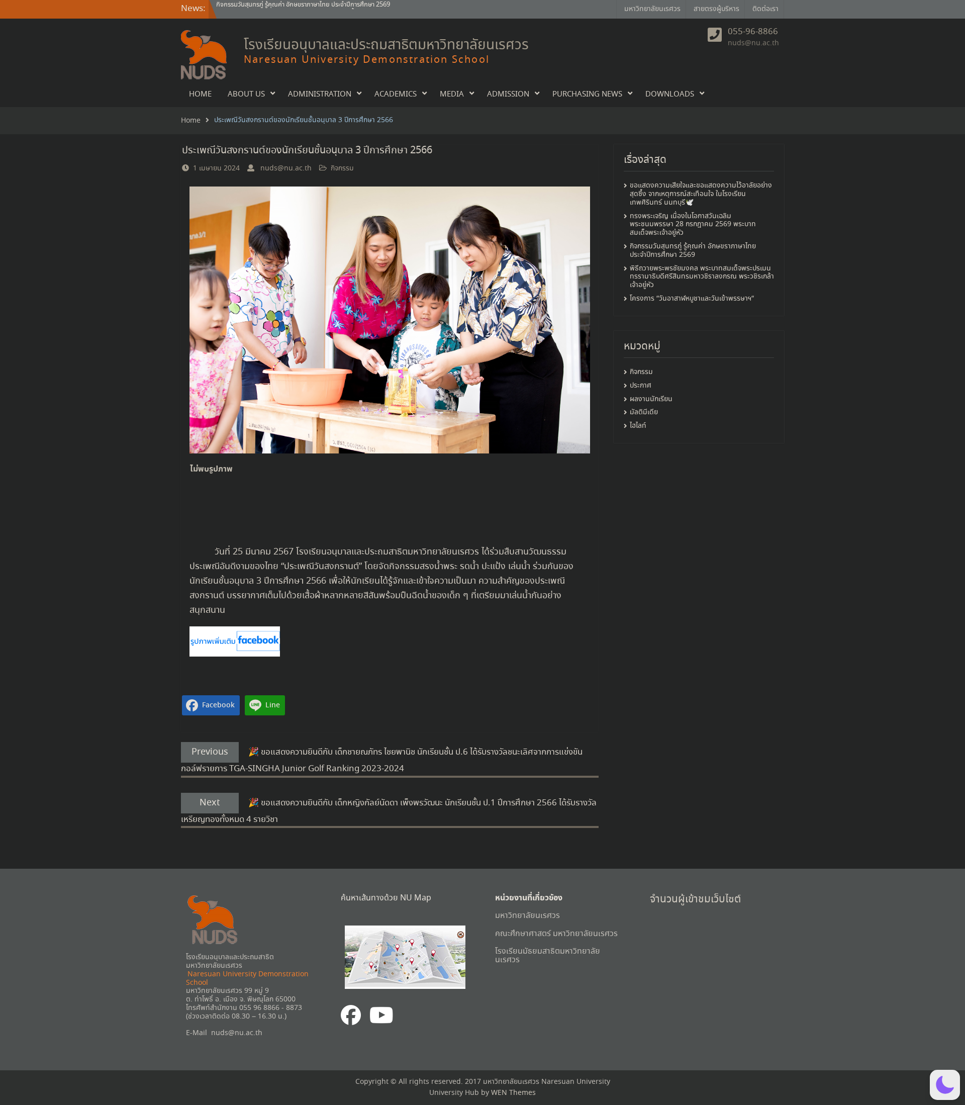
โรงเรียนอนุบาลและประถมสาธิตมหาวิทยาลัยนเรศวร (386, 45)
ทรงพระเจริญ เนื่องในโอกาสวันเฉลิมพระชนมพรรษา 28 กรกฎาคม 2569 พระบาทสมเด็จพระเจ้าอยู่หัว (693, 224)
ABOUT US (246, 94)
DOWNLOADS (669, 94)
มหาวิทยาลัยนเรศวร (652, 9)
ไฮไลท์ (638, 426)
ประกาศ (640, 386)
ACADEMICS (395, 94)
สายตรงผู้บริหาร (716, 9)
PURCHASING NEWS (587, 94)
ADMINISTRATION (319, 94)
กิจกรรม (342, 168)
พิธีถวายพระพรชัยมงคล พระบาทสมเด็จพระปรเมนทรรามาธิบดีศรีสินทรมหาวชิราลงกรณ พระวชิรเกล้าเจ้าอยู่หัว (702, 277)
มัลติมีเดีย (644, 412)
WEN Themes (513, 1093)
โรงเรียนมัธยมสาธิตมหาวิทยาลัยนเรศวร (547, 956)
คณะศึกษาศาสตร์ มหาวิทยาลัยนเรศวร (556, 934)
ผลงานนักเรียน (651, 399)
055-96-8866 (753, 32)
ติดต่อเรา (765, 9)
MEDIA (452, 94)
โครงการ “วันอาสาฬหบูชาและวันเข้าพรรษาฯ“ (692, 299)
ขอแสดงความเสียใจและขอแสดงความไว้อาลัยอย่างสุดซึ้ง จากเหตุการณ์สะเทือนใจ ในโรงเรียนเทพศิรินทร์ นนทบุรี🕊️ (346, 9)
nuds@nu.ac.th (753, 43)
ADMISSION (508, 94)
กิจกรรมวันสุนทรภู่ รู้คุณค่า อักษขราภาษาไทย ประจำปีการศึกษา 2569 (693, 250)
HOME (200, 94)
